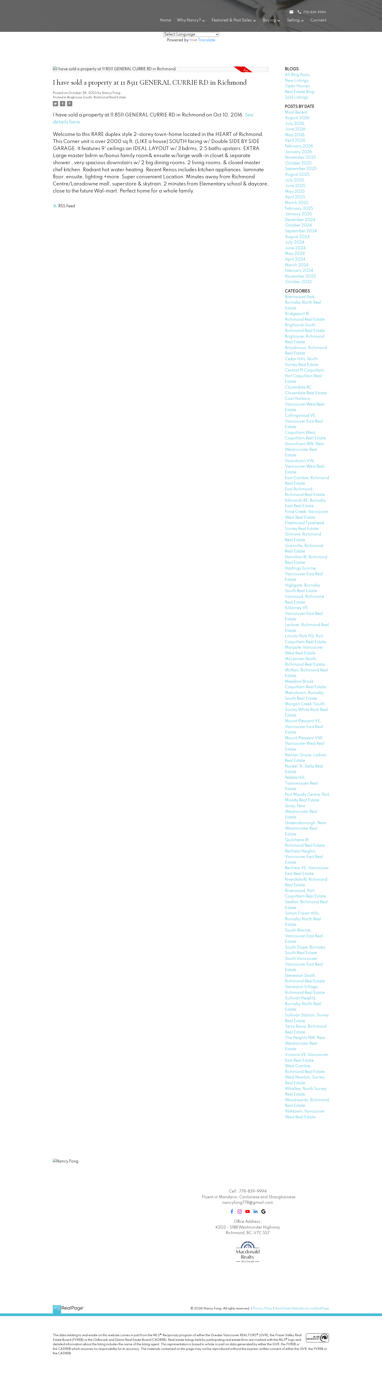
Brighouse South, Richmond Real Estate (96, 97)
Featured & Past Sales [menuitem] (232, 20)
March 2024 (296, 265)
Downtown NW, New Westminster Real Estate (304, 449)
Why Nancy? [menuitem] (189, 20)
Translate (206, 40)
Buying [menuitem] (269, 20)
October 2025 (298, 163)
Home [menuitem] (165, 20)
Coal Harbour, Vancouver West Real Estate (305, 404)
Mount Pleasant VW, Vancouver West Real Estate (305, 743)
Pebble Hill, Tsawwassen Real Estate (301, 783)
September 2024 (301, 231)
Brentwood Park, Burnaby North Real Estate (303, 302)
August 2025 (297, 175)
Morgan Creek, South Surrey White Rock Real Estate (306, 709)
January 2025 (298, 214)
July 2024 (294, 242)
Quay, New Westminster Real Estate (301, 811)
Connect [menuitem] (318, 20)
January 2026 (298, 152)
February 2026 (299, 146)
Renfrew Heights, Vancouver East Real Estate (304, 857)
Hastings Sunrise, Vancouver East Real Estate (304, 574)
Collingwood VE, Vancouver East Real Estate (304, 421)
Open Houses (297, 86)
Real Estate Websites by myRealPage (302, 1308)
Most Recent (296, 112)
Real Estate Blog (299, 92)
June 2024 (295, 248)
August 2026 (297, 118)
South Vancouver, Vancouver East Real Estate (304, 964)
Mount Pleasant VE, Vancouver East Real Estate (304, 726)
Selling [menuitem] (293, 20)
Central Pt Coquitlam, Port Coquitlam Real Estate (305, 376)
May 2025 (295, 192)
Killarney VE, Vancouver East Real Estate (304, 613)
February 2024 (299, 271)
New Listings (296, 81)
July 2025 (294, 180)
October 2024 (298, 225)
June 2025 (295, 186)
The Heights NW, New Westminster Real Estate (305, 1043)
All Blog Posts (297, 75)
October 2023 (298, 282)
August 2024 (297, 237)
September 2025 (301, 169)
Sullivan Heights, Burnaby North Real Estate (303, 1004)
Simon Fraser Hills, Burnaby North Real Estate (303, 919)
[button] (232, 1211)
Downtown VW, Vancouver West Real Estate (305, 466)
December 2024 (300, 220)
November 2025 (300, 158)
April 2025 (295, 197)
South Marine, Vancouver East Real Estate (304, 936)
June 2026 (295, 129)
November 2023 (300, 276)
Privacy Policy (263, 1308)
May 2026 (295, 135)
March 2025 (296, 203)
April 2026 (295, 141)
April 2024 (295, 259)
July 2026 (294, 124)
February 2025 (299, 209)
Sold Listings (296, 97)
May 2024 (295, 254)
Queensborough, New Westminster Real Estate (305, 828)
